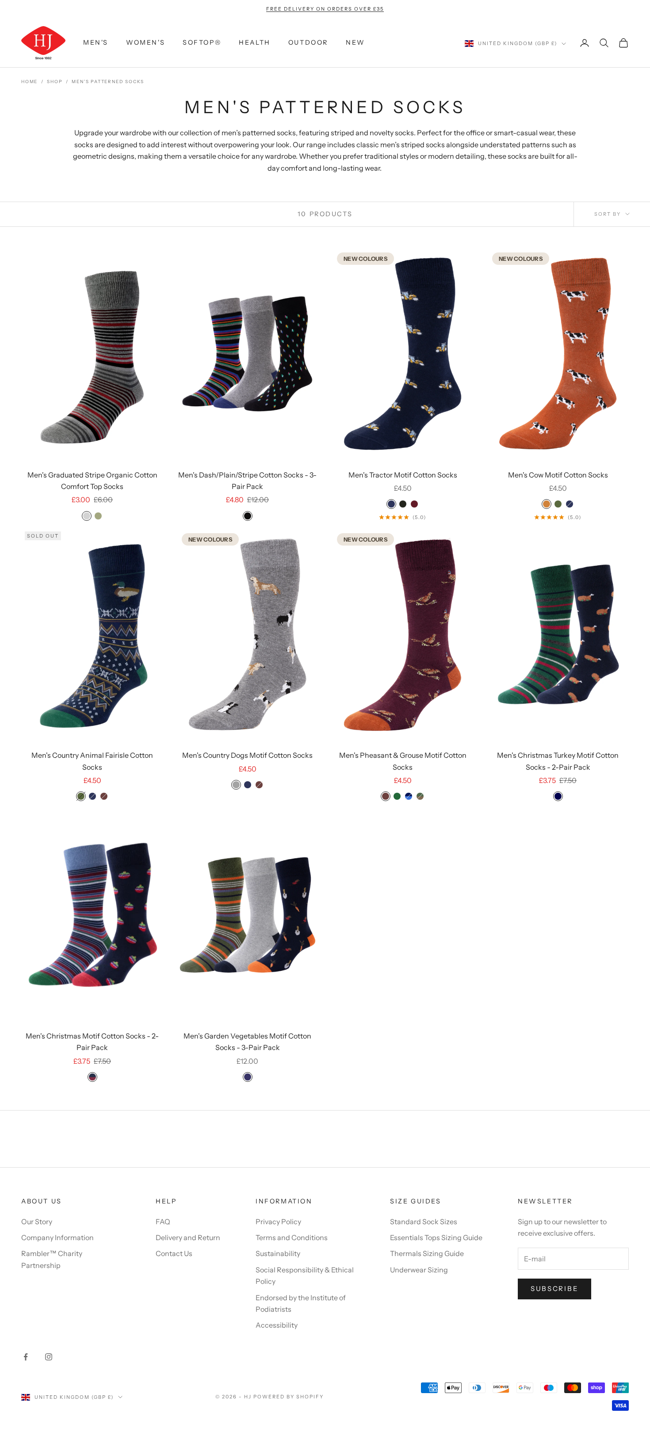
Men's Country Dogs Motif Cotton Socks (247, 755)
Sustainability (278, 1253)
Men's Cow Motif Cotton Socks (558, 474)
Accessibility (277, 1325)
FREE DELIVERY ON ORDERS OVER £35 (324, 9)
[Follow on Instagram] (48, 1356)
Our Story (36, 1221)
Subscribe (554, 1288)
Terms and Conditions (292, 1237)
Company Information (57, 1237)
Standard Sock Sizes (423, 1221)
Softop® (202, 43)
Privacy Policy (278, 1221)
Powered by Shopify (288, 1397)
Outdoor (308, 43)
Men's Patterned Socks (108, 81)
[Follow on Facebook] (25, 1356)
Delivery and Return (188, 1237)
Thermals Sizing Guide (427, 1253)
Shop (54, 81)
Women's (145, 43)
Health (255, 43)
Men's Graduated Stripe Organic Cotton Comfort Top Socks (92, 480)
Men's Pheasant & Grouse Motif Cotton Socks (402, 761)
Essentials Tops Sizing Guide (436, 1237)
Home (29, 81)
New (355, 43)
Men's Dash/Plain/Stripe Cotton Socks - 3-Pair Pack (247, 480)
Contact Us (174, 1253)
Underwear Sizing (419, 1269)
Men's (95, 43)
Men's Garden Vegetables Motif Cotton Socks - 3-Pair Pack (247, 1041)
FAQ (163, 1221)
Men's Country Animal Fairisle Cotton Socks (92, 761)
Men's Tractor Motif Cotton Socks (402, 474)
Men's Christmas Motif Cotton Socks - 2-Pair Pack (92, 1041)
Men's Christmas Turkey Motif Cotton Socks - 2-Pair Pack (558, 761)
